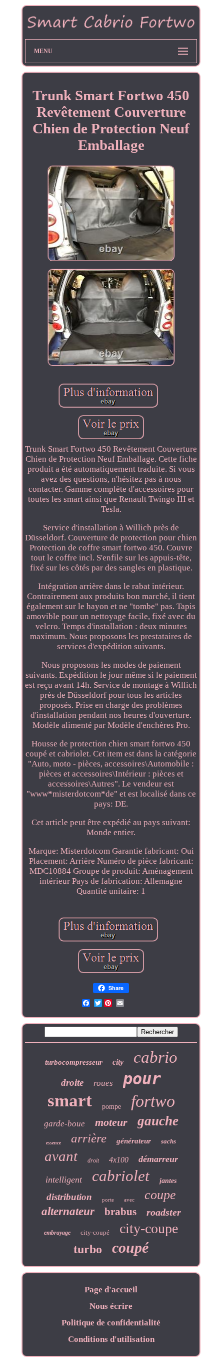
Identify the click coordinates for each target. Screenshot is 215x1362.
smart (70, 1100)
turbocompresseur (73, 1062)
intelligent (64, 1180)
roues (103, 1083)
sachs (168, 1141)
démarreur (158, 1159)
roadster (163, 1212)
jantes (168, 1181)
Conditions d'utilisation (111, 1339)
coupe (160, 1195)
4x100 (118, 1159)
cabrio (156, 1057)
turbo (88, 1249)
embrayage (57, 1232)
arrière (88, 1138)
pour (142, 1078)
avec (129, 1200)
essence (53, 1142)
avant (61, 1156)
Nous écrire (111, 1306)
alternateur (68, 1211)
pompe (111, 1106)
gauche (158, 1120)
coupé (130, 1247)
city (118, 1062)
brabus (120, 1212)
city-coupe (149, 1228)
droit (93, 1160)
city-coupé (95, 1232)
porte (108, 1200)
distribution (69, 1197)
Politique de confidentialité (111, 1322)
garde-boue (64, 1123)
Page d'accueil (111, 1289)
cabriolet (121, 1176)
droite (72, 1082)
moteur (111, 1122)
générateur (133, 1141)
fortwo (153, 1101)
